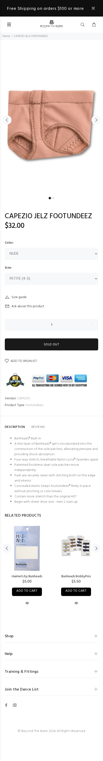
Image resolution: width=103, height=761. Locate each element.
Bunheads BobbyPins (76, 576)
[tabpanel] (51, 117)
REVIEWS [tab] (38, 427)
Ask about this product (27, 306)
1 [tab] (50, 198)
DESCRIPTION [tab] (15, 427)
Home (6, 36)
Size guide (19, 297)
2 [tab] (53, 198)
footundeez (34, 405)
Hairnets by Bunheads (27, 576)
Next (96, 119)
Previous (6, 119)
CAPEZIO (23, 398)
